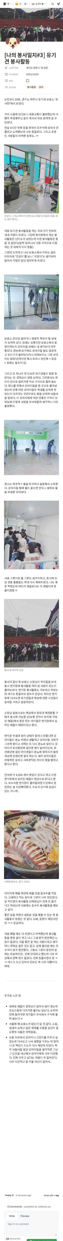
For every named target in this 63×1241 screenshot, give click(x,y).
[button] (7, 4)
